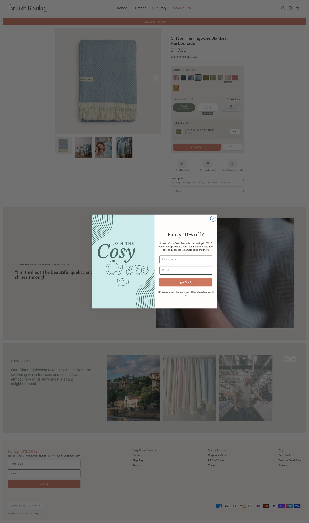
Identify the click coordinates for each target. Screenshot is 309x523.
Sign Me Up (186, 282)
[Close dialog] (213, 218)
